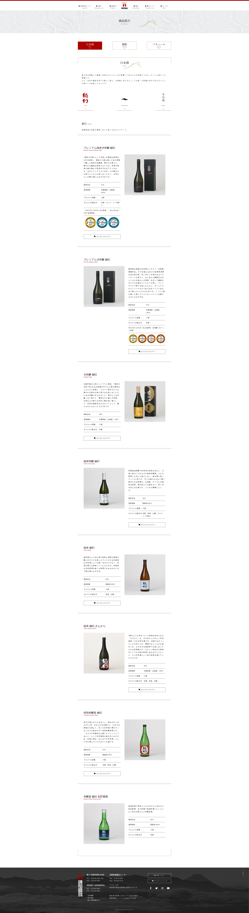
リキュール (159, 45)
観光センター (150, 7)
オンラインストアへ (103, 236)
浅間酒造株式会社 (124, 6)
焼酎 (124, 45)
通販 (136, 7)
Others (163, 105)
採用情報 (90, 898)
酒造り (99, 7)
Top (243, 873)
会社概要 (90, 895)
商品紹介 (114, 7)
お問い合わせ (160, 875)
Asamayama (124, 105)
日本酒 (90, 45)
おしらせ (165, 7)
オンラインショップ (160, 881)
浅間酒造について (85, 7)
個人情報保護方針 (93, 900)
